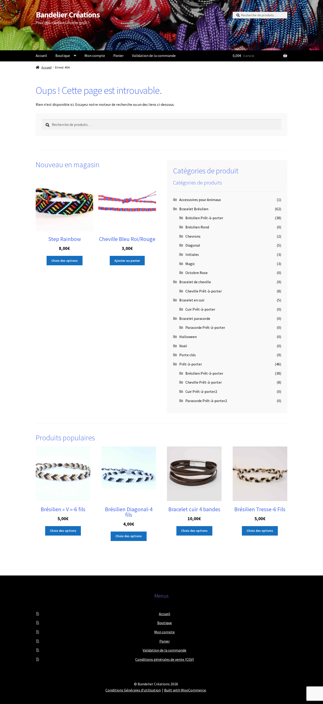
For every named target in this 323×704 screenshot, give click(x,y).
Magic (190, 263)
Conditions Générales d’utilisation (133, 690)
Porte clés (187, 354)
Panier (118, 55)
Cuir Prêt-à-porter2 (201, 391)
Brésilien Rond (197, 227)
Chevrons (193, 236)
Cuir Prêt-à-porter (200, 309)
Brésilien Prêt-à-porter (204, 217)
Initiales (192, 254)
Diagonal (192, 245)
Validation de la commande (154, 55)
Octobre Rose (196, 272)
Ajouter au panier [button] (127, 260)
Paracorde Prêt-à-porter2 (206, 400)
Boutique (62, 55)
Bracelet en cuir (192, 300)
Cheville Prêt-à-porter (203, 291)
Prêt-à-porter (190, 364)
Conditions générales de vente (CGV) (164, 659)
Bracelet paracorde (194, 318)
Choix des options (64, 260)
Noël (183, 345)
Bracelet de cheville (195, 281)
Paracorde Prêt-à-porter (205, 327)
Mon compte (94, 55)
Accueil (41, 55)
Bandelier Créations (68, 15)
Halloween (188, 336)
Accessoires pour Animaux (200, 199)
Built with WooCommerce (185, 690)
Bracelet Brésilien (193, 208)
